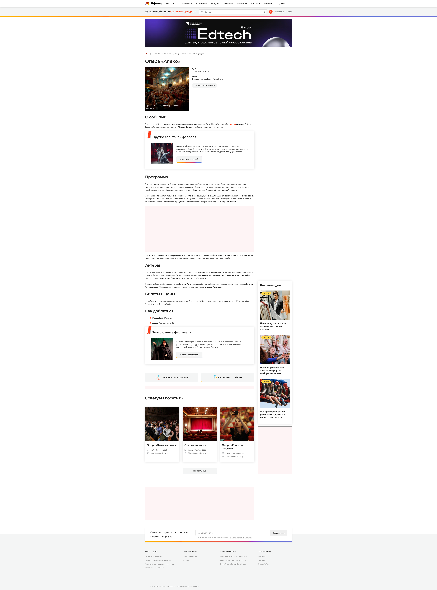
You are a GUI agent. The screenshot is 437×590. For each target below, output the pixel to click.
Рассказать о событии (283, 12)
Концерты (215, 4)
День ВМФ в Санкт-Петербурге (233, 560)
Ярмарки (255, 4)
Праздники (269, 4)
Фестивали (201, 4)
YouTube (261, 560)
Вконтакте (262, 557)
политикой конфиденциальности (241, 538)
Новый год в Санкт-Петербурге (233, 564)
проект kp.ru (171, 3)
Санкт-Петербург (190, 557)
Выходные (187, 4)
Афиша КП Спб (155, 54)
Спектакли (242, 4)
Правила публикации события (158, 560)
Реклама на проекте (153, 557)
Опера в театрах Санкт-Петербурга (189, 54)
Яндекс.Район (263, 564)
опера (233, 124)
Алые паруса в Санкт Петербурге (233, 557)
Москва (186, 560)
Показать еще (199, 471)
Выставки (229, 4)
